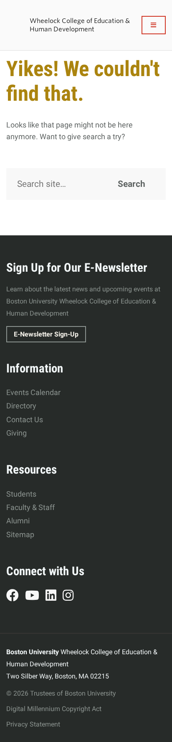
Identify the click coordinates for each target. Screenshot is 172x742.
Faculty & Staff (30, 507)
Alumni (18, 520)
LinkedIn (54, 596)
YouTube (35, 596)
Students (21, 494)
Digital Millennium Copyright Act (53, 709)
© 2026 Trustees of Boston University (61, 693)
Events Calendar (33, 392)
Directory (21, 405)
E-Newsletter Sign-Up (46, 334)
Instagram (71, 596)
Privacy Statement (33, 724)
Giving (16, 432)
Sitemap (20, 534)
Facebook (15, 596)
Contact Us (24, 419)
